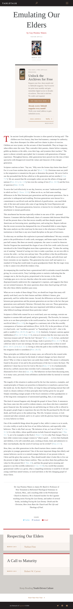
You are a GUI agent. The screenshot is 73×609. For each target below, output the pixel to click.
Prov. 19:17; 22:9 (11, 347)
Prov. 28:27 (35, 350)
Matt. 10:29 (18, 185)
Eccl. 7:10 (42, 170)
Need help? (49, 123)
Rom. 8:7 (46, 366)
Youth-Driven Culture (43, 588)
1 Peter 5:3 (39, 435)
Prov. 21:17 (56, 341)
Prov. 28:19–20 (21, 332)
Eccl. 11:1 (22, 347)
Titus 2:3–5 (56, 444)
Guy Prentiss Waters (37, 33)
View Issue (36, 60)
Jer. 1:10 (22, 182)
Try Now (39, 101)
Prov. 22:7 (19, 335)
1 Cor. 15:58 (39, 466)
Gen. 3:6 (29, 372)
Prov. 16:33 (54, 182)
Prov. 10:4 (35, 332)
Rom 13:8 (27, 335)
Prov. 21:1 (14, 182)
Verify (48, 119)
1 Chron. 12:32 (23, 192)
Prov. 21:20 (48, 338)
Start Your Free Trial (35, 598)
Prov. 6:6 (20, 323)
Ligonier (21, 606)
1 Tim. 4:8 (28, 463)
